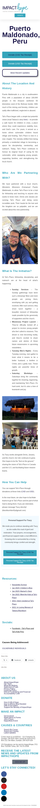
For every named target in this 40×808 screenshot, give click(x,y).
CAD (24, 492)
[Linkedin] (4, 792)
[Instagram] (4, 780)
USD (31, 492)
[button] (36, 8)
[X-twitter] (4, 799)
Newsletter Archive (19, 585)
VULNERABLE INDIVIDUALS (14, 648)
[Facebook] (4, 774)
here (25, 120)
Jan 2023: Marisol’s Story (22, 591)
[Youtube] (4, 786)
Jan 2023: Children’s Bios (22, 588)
